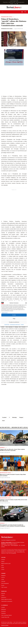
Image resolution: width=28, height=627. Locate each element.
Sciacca (3, 577)
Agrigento (3, 575)
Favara (2, 585)
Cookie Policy (6, 324)
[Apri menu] (22, 12)
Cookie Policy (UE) (11, 2)
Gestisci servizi (4, 312)
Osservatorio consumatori (6, 601)
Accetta (14, 315)
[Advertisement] (14, 81)
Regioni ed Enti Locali (6, 16)
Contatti (22, 324)
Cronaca (2, 447)
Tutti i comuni (4, 587)
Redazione (3, 609)
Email (3, 420)
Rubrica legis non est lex (6, 599)
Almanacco (3, 597)
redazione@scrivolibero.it (12, 543)
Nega (14, 318)
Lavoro (2, 569)
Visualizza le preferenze (14, 322)
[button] (26, 303)
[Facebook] (14, 3)
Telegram (21, 417)
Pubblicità (3, 613)
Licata (2, 579)
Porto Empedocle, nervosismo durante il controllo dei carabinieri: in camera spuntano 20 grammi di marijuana (12, 525)
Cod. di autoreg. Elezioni (20, 2)
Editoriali (3, 593)
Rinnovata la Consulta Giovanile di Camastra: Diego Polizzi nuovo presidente (13, 475)
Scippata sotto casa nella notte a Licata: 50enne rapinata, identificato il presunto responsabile (12, 450)
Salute (2, 567)
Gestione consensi (4, 625)
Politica (2, 561)
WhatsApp (14, 417)
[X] (15, 3)
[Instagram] (17, 3)
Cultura (2, 595)
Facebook (4, 417)
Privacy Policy (5, 2)
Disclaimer (3, 611)
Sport (2, 565)
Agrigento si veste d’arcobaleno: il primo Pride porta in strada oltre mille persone (13, 500)
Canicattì (3, 581)
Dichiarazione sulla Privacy (15, 324)
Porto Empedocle (5, 583)
